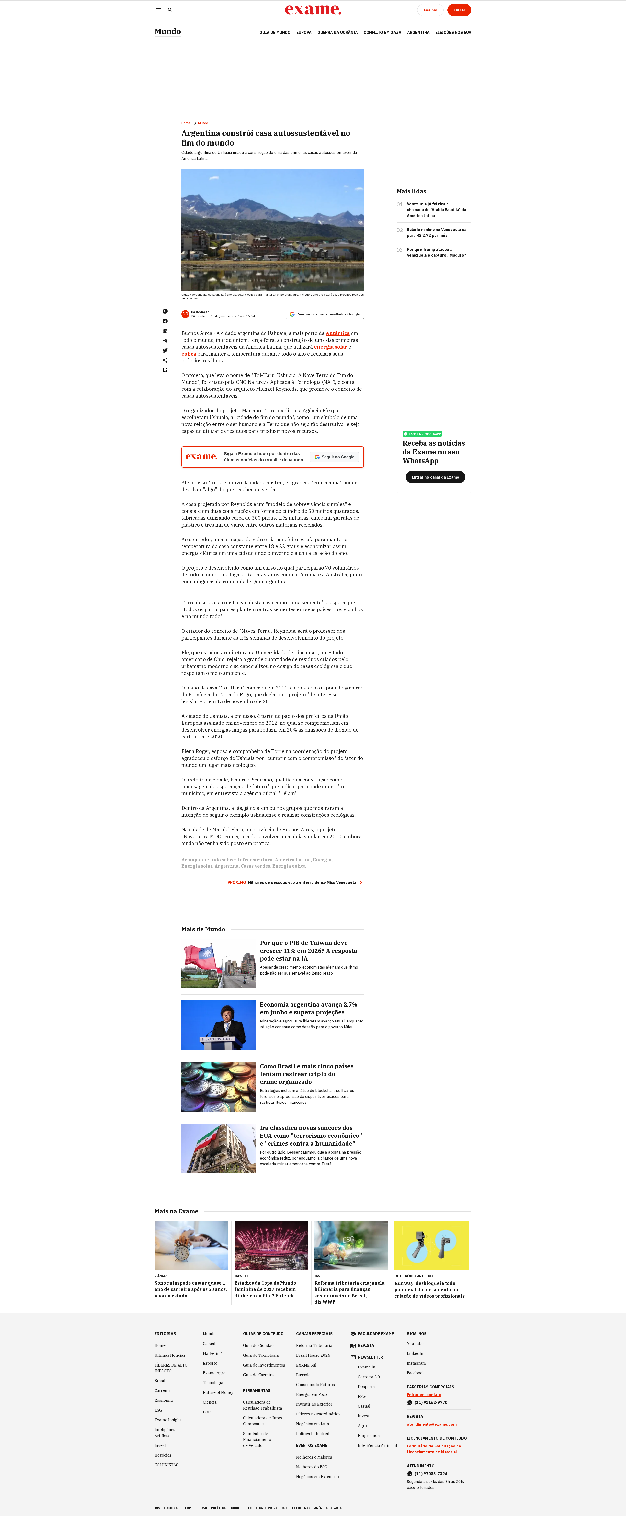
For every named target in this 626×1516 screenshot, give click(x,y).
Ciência (210, 1402)
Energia (322, 859)
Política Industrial (312, 1433)
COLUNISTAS (166, 1464)
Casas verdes (255, 866)
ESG (158, 1410)
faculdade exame (376, 1333)
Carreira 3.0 (369, 1376)
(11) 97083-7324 (431, 1473)
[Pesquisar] (170, 10)
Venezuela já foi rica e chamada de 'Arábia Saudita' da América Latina (436, 209)
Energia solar (196, 866)
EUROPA (304, 32)
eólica (188, 353)
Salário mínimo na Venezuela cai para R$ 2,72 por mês (437, 232)
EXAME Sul (306, 1365)
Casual (209, 1343)
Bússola (303, 1374)
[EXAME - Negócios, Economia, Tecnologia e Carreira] (313, 10)
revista (366, 1345)
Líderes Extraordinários (318, 1414)
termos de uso (195, 1508)
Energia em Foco (311, 1394)
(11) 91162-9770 (431, 1402)
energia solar (330, 347)
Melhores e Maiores (314, 1457)
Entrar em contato (424, 1394)
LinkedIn (415, 1353)
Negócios (163, 1455)
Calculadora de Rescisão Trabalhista (262, 1405)
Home (185, 123)
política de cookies (227, 1508)
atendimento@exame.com (432, 1424)
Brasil (160, 1380)
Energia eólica (289, 866)
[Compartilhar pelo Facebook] (165, 321)
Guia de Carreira (258, 1374)
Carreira (162, 1390)
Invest (160, 1445)
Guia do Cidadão (258, 1345)
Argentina (226, 866)
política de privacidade (268, 1508)
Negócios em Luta (312, 1423)
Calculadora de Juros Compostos (262, 1420)
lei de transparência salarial (317, 1508)
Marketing (212, 1353)
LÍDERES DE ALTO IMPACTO (171, 1368)
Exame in (366, 1367)
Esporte (210, 1363)
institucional (167, 1508)
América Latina (293, 859)
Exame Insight (168, 1419)
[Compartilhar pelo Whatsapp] (165, 311)
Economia (164, 1400)
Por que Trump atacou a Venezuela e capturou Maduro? (436, 252)
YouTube (415, 1343)
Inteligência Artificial (166, 1432)
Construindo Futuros (315, 1384)
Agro (362, 1425)
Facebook (416, 1372)
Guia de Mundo (275, 32)
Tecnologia (213, 1382)
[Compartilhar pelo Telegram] (165, 341)
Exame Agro (214, 1372)
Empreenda (369, 1435)
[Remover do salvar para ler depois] (165, 370)
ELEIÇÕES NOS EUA (453, 32)
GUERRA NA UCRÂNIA (337, 32)
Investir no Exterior (314, 1404)
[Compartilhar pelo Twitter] (165, 350)
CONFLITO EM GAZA (382, 32)
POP (207, 1412)
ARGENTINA (418, 32)
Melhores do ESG (311, 1466)
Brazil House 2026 (313, 1355)
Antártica (338, 333)
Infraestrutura (255, 859)
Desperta (366, 1386)
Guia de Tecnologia (261, 1355)
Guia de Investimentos (264, 1365)
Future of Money (218, 1392)
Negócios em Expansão (317, 1476)
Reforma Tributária (314, 1345)
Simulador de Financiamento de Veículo (257, 1439)
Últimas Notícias (170, 1355)
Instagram (416, 1363)
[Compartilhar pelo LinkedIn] (165, 331)
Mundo (168, 31)
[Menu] (158, 10)
